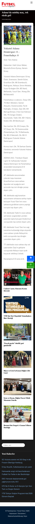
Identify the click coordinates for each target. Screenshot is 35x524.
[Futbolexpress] (8, 6)
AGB (27, 511)
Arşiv (25, 516)
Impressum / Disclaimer (17, 513)
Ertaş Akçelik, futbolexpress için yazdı (17, 467)
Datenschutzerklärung (15, 516)
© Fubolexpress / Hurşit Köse (15, 511)
